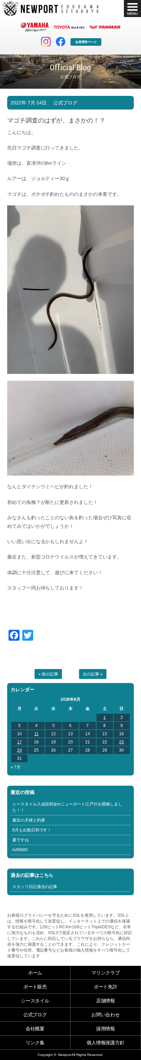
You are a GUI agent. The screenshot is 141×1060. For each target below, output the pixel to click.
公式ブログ (65, 102)
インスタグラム (46, 41)
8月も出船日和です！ (32, 830)
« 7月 (16, 767)
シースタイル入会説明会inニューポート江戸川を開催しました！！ (67, 807)
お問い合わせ (105, 1014)
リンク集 (35, 1042)
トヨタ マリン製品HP (69, 27)
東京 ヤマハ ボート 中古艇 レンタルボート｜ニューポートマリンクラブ (51, 8)
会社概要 (35, 1028)
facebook (60, 41)
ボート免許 (106, 986)
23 (121, 742)
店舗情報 (105, 1000)
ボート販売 (35, 986)
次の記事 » (93, 674)
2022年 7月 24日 (29, 102)
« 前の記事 (48, 674)
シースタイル (35, 1000)
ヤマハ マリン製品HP (35, 27)
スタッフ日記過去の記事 (34, 886)
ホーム (35, 972)
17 (19, 742)
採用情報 (105, 1028)
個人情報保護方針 (106, 1042)
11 (36, 733)
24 (19, 750)
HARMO (20, 849)
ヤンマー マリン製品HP (105, 27)
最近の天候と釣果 (28, 820)
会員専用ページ (86, 42)
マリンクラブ (105, 972)
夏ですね (20, 840)
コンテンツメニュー (132, 8)
